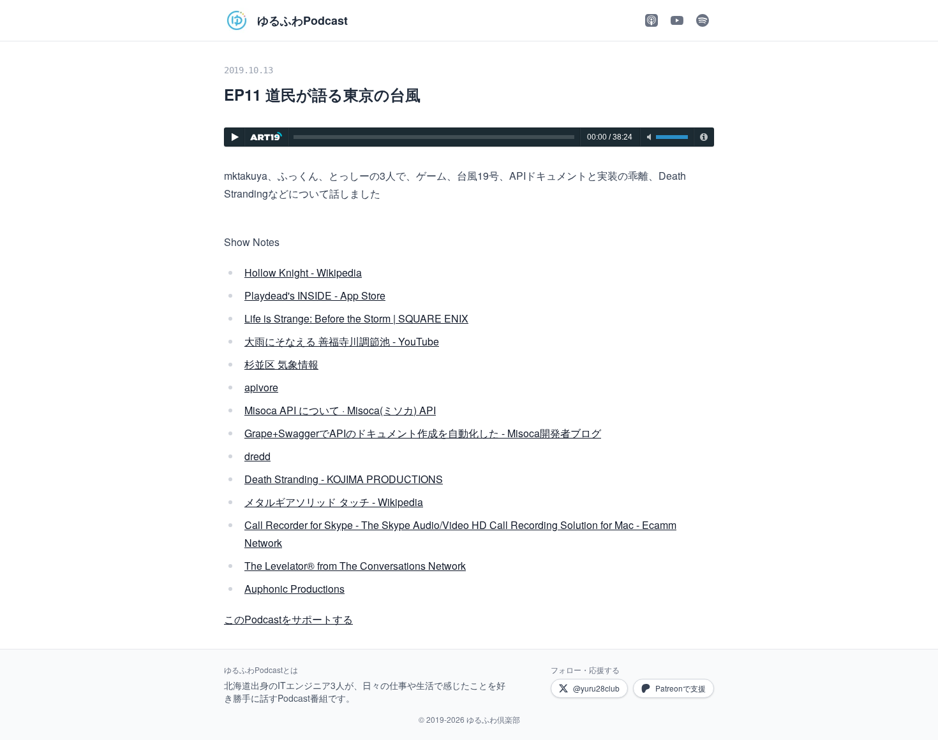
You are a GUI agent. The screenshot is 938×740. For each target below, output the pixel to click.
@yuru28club (596, 688)
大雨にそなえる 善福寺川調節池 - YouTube (341, 341)
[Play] (234, 137)
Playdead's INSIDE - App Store (314, 295)
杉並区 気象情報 (281, 364)
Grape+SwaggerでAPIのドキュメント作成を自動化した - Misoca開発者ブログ (422, 433)
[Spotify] (702, 20)
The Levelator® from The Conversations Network (355, 565)
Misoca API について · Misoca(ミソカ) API (340, 410)
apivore (261, 387)
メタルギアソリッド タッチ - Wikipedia (333, 502)
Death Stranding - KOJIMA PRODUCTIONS (343, 479)
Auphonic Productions (294, 588)
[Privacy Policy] (703, 137)
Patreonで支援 (680, 688)
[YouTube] (677, 20)
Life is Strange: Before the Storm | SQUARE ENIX (356, 318)
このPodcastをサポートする (288, 619)
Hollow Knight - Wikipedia (303, 272)
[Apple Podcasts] (651, 20)
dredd (257, 456)
